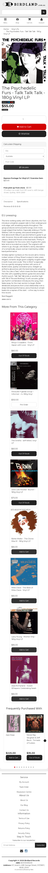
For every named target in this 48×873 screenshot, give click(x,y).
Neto (31, 869)
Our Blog (24, 805)
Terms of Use (24, 818)
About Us (24, 800)
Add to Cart (25, 127)
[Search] (43, 12)
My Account (24, 782)
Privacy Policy (24, 823)
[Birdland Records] (24, 3)
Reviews (7, 206)
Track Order (24, 787)
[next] (45, 740)
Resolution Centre (24, 792)
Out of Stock (34, 758)
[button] (20, 716)
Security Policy (24, 833)
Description (8, 202)
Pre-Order (24, 405)
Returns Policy (24, 828)
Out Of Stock (24, 356)
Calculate (25, 167)
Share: (4, 102)
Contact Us (24, 810)
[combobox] (21, 12)
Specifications (22, 202)
